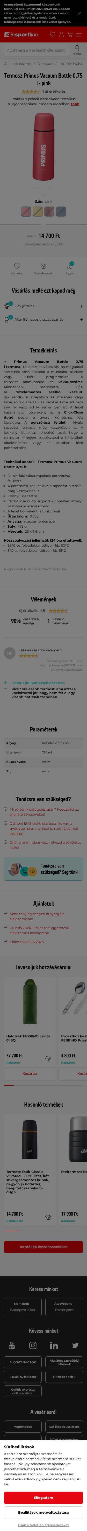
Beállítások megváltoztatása (43, 1512)
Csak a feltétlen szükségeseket (43, 1525)
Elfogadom (43, 1498)
